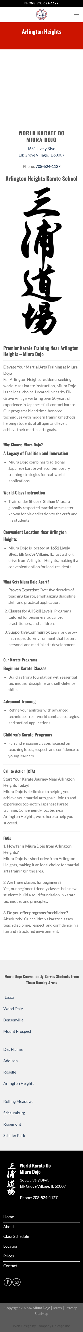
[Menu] (77, 14)
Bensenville (13, 1020)
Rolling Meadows (18, 1101)
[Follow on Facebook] (8, 1282)
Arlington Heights (18, 1083)
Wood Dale (13, 1008)
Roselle (9, 1072)
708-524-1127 (48, 3)
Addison (10, 1060)
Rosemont (12, 1124)
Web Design (22, 1326)
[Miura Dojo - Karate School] (41, 14)
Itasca (8, 997)
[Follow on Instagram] (16, 1282)
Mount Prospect (17, 1031)
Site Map (41, 1313)
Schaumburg (14, 1112)
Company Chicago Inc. (53, 1326)
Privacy (71, 1308)
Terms (57, 1308)
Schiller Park (14, 1135)
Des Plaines (13, 1049)
